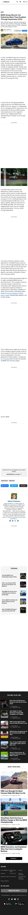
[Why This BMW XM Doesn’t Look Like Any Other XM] (23, 608)
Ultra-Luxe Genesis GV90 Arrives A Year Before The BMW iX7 (9, 584)
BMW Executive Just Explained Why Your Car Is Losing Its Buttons (14, 849)
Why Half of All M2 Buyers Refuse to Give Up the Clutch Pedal (18, 702)
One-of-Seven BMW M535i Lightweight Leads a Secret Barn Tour (18, 743)
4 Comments (24, 30)
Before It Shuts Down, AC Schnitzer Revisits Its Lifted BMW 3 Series (18, 754)
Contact (20, 870)
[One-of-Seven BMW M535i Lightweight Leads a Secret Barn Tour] (4, 742)
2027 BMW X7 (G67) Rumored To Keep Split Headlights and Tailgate (16, 712)
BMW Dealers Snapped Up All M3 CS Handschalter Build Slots (18, 733)
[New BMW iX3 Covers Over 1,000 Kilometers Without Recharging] (23, 591)
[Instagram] (15, 521)
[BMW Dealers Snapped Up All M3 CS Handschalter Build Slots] (4, 731)
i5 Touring (6, 359)
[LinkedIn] (18, 521)
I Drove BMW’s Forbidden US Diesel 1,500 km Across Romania (9, 601)
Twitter (15, 485)
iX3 (2, 195)
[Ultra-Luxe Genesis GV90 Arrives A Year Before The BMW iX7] (23, 582)
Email (24, 485)
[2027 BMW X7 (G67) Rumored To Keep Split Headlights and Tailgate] (4, 711)
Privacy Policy (13, 876)
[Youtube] (15, 899)
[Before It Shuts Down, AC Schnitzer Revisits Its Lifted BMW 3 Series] (4, 752)
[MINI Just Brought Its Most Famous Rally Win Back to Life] (4, 721)
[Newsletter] (20, 1)
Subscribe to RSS (5, 876)
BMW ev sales (4, 480)
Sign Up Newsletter (21, 874)
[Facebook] (10, 521)
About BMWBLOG (5, 870)
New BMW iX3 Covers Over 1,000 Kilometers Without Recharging (9, 593)
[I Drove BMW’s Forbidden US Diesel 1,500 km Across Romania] (23, 599)
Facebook (5, 485)
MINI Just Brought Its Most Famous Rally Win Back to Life (18, 722)
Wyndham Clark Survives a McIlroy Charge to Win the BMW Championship (14, 820)
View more (13, 858)
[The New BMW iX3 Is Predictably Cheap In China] (23, 574)
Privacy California (5, 881)
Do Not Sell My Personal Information (22, 878)
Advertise (3, 873)
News (2, 12)
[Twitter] (13, 521)
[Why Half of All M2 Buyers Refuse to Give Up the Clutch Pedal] (4, 700)
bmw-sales (11, 480)
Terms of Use (13, 873)
